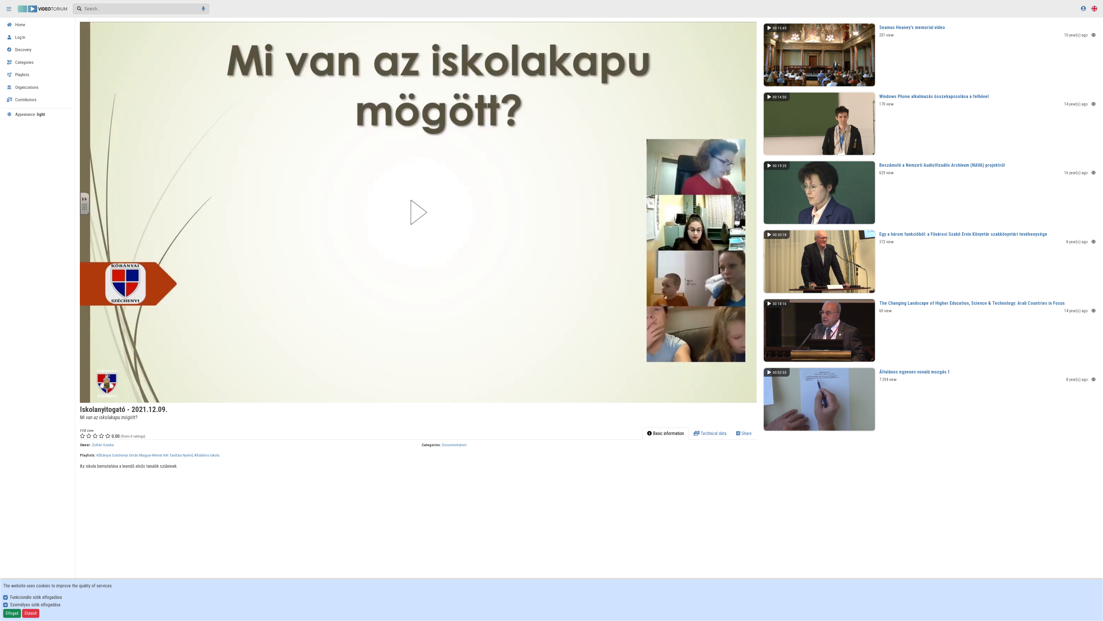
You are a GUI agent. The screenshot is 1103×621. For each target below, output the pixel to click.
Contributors (25, 99)
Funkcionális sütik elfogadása (36, 597)
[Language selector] (1094, 8)
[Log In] (1083, 8)
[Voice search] (203, 9)
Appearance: (29, 114)
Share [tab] (746, 433)
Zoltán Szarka (103, 444)
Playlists (21, 74)
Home (19, 24)
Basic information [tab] (668, 433)
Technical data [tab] (712, 433)
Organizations (26, 87)
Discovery (22, 49)
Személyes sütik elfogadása (35, 604)
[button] (418, 212)
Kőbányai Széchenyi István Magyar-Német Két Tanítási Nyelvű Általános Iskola (158, 455)
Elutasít (31, 613)
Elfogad (12, 613)
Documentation (454, 444)
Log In (19, 37)
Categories (24, 62)
